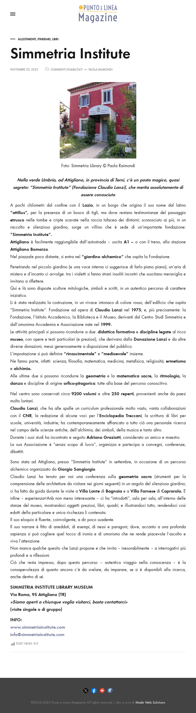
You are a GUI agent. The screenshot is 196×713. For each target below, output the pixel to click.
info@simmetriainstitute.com (37, 634)
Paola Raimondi (101, 69)
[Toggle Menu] (12, 14)
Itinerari (44, 39)
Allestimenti (27, 39)
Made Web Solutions (150, 702)
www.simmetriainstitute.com (37, 627)
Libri (55, 39)
